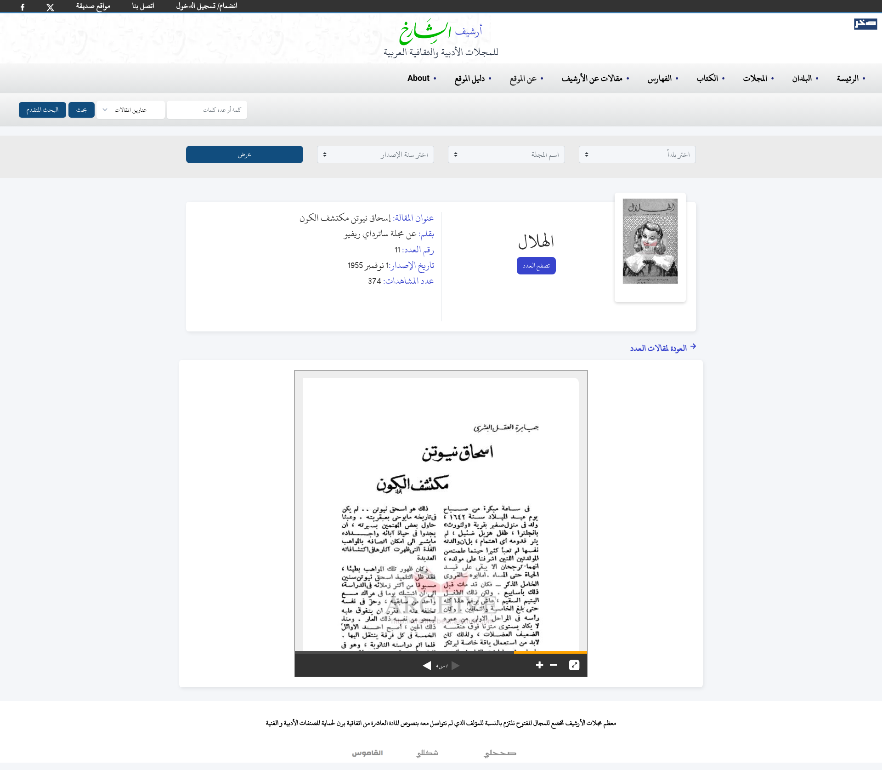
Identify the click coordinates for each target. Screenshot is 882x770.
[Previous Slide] (456, 662)
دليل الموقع (470, 78)
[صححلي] (500, 756)
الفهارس (660, 78)
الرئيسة (848, 78)
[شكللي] (427, 756)
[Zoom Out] (553, 665)
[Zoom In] (539, 665)
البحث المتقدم (42, 109)
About (418, 79)
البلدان (802, 78)
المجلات (755, 78)
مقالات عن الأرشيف (592, 78)
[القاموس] (368, 756)
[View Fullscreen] (574, 665)
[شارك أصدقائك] (22, 7)
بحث (81, 109)
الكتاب (707, 78)
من (441, 666)
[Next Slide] (427, 662)
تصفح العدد (536, 265)
